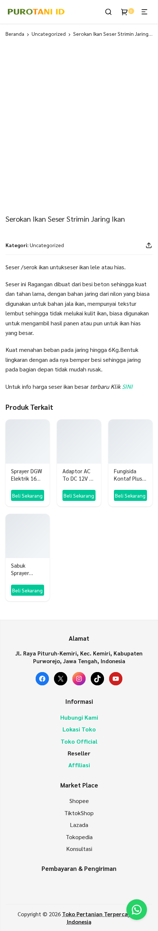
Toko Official (79, 741)
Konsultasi (79, 848)
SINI (127, 386)
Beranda (15, 33)
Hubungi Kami (79, 717)
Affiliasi (79, 765)
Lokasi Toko (79, 729)
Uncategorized (49, 33)
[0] (124, 11)
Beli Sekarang (27, 495)
